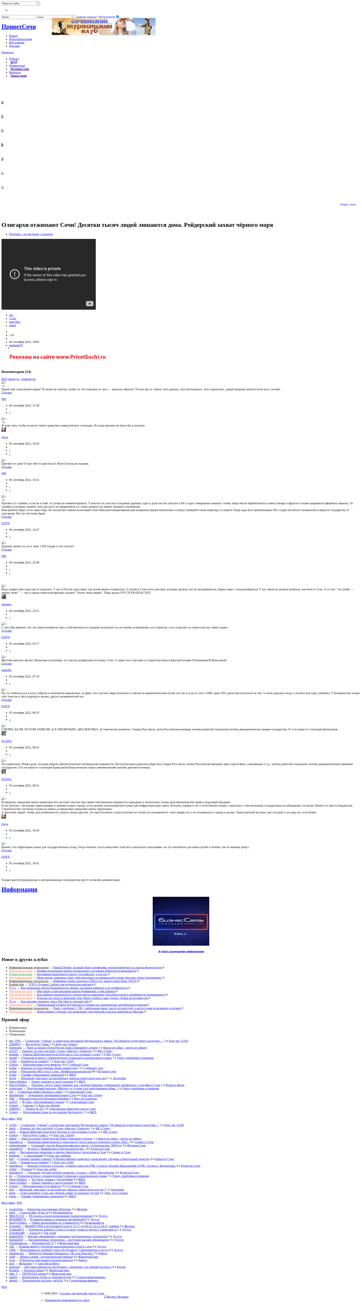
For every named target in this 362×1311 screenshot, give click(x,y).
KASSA (7, 741)
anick (12, 1128)
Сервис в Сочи (144, 1142)
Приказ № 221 (35, 1108)
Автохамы (119, 1078)
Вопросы (15, 72)
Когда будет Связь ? (38, 1044)
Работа (102, 1253)
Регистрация (107, 16)
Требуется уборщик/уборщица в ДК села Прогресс (60, 1253)
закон (12, 325)
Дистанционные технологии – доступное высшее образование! (68, 1239)
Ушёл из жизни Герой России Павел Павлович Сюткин (62, 1047)
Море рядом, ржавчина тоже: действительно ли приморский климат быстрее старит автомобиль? (99, 977)
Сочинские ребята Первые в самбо (40, 1091)
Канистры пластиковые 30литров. (49, 1209)
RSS (4, 379)
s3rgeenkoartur (18, 1145)
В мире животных (20, 974)
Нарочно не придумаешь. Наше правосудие (49, 1068)
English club (16, 984)
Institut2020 (16, 1236)
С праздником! (33, 1155)
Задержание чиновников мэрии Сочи (52, 1095)
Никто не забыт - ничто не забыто (125, 1047)
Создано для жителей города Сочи (82, 1293)
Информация (19, 889)
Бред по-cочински (85, 1098)
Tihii (12, 1098)
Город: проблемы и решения (135, 1057)
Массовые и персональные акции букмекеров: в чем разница (76, 991)
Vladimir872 (16, 1229)
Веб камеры (16, 42)
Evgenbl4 (15, 1226)
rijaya (5, 437)
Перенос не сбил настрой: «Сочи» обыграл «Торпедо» (57, 1051)
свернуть (13, 379)
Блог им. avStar (47, 1169)
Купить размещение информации (181, 951)
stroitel (13, 1057)
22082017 (15, 1044)
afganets (6, 604)
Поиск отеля (19, 75)
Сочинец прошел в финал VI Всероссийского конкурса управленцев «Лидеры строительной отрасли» (84, 1159)
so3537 (13, 1051)
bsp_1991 (15, 1040)
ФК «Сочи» (105, 1051)
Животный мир (69, 1243)
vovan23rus (16, 1209)
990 (4, 399)
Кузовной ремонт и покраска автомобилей (58, 1219)
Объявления (17, 65)
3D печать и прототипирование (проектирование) (61, 1216)
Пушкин (26, 1169)
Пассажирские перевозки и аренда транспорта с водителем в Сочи (63, 1152)
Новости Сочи (164, 1159)
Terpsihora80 (17, 1233)
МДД (14, 62)
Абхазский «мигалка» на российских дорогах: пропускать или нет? (64, 1078)
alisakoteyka (16, 1253)
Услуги (102, 1216)
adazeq (13, 1277)
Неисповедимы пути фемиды (42, 1064)
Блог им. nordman (59, 1155)
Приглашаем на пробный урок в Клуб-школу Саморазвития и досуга (64, 1250)
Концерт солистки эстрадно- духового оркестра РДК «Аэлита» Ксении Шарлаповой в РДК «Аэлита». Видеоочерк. (102, 1165)
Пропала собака (34, 1270)
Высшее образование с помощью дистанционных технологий (67, 1236)
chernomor (15, 1047)
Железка (82, 1209)
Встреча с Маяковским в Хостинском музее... (57, 1148)
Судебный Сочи (78, 1064)
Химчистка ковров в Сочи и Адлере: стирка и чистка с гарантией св (73, 1229)
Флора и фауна (175, 1085)
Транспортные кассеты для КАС (43, 1280)
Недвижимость (63, 1212)
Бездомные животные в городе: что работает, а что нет (72, 974)
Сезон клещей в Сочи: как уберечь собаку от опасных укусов (59, 1193)
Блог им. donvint (49, 1105)
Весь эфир (8, 1118)
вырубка (14, 321)
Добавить (344, 204)
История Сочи (20, 69)
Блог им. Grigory (66, 1044)
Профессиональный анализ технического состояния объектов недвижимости (86, 970)
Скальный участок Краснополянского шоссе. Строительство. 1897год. (76, 1145)
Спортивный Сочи (80, 1091)
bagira (12, 1196)
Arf (11, 1091)
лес (11, 315)
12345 (13, 1061)
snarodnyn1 (16, 1142)
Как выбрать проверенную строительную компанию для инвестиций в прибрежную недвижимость (101, 994)
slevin (12, 1078)
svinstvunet (15, 1088)
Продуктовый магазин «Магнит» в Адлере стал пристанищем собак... (72, 1088)
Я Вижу (14, 58)
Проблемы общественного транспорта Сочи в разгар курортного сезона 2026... (78, 1142)
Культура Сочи (100, 1148)
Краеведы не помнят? (35, 1061)
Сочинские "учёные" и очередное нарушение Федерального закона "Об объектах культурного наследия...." (94, 1040)
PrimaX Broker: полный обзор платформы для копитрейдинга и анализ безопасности (107, 967)
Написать (8, 52)
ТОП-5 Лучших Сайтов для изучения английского (60, 984)
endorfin (7, 670)
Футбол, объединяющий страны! (43, 1102)
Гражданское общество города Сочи (72, 1108)
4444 (12, 1212)
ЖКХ (72, 1074)
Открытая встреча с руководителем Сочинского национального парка (66, 1057)
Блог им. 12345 (178, 1040)
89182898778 (17, 1219)
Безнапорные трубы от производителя (46, 1277)
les (10, 1176)
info (11, 1159)
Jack (11, 1263)
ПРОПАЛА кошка (34, 1273)
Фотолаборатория (20, 39)
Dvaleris (14, 1270)
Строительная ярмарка (90, 1277)
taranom (14, 1054)
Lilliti (12, 1250)
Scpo (12, 1260)
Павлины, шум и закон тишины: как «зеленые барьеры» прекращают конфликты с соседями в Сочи (95, 1085)
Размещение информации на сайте (67, 1300)
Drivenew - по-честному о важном (31, 234)
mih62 (13, 1138)
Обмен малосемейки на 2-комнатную (55, 1222)
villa (11, 1246)
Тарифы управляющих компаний (42, 1074)
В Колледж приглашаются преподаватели (46, 1260)
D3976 (6, 523)
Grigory (13, 1064)
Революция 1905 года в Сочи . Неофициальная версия (56, 1071)
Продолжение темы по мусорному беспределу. (53, 1112)
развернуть (28, 379)
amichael (14, 1267)
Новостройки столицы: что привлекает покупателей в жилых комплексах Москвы (90, 1011)
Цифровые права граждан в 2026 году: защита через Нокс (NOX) (95, 981)
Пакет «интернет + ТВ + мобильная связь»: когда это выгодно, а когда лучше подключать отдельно (117, 1008)
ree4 (11, 1189)
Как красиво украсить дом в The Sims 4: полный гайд (55, 1001)
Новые (13, 35)
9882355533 (16, 1216)
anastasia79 (16, 345)
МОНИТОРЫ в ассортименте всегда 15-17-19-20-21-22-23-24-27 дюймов (72, 1226)
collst (12, 1256)
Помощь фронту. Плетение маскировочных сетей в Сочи (55, 1246)
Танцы (34, 1233)
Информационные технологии (29, 967)
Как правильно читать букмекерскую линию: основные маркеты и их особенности (74, 987)
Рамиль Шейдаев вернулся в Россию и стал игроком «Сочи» (62, 1054)
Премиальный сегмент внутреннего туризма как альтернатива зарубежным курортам (92, 1004)
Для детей (49, 1233)
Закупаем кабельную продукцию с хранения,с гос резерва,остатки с (68, 1267)
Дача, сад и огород (116, 1193)
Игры (12, 987)
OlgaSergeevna (18, 1243)
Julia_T (13, 1273)
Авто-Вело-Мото (48, 1263)
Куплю (121, 1267)
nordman (14, 1155)
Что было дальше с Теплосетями (52, 1179)
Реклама (14, 46)
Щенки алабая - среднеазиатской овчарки (46, 1256)
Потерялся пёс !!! (43, 1243)
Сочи (19, 26)
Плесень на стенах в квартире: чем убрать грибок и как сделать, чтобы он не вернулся (92, 998)
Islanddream (16, 1095)
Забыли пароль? (87, 16)
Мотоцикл (25, 1263)
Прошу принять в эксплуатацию (52, 1081)
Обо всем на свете (20, 970)
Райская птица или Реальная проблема (44, 1098)
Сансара (28, 1105)
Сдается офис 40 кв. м (34, 1212)
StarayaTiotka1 (18, 1081)
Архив (353, 204)
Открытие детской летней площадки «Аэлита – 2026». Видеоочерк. (71, 1172)
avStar (13, 1068)
